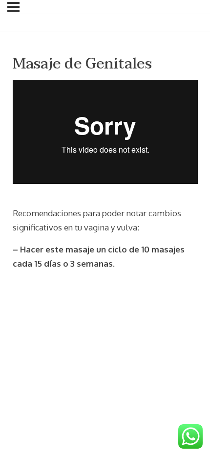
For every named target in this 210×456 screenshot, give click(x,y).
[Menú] (13, 7)
